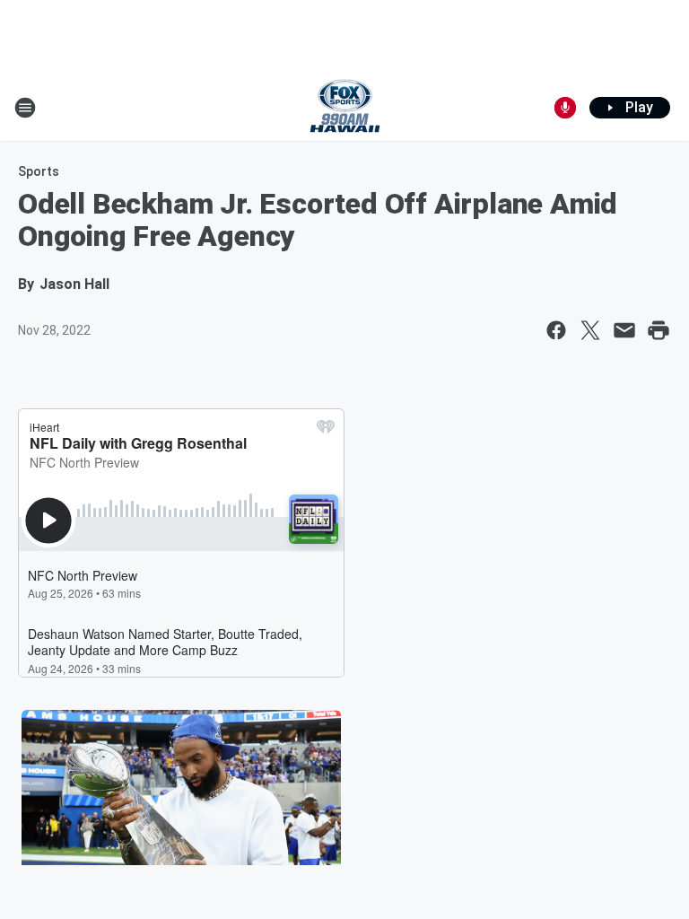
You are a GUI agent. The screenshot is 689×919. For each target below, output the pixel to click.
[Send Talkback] (565, 107)
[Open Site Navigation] (25, 107)
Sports (38, 171)
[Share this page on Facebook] (556, 330)
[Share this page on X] (590, 330)
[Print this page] (658, 330)
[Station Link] (345, 107)
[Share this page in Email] (624, 330)
